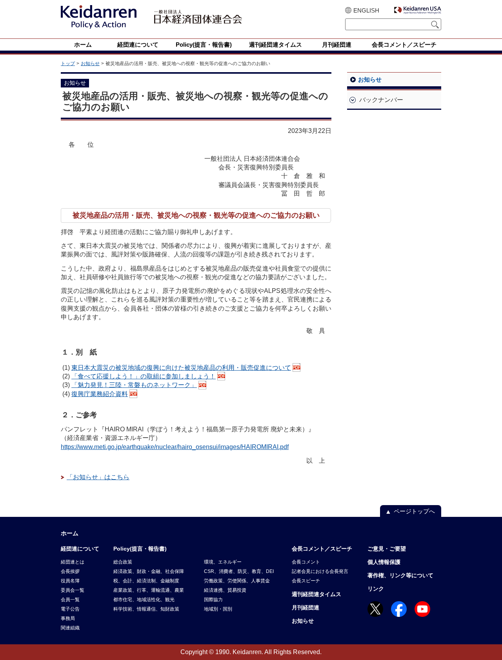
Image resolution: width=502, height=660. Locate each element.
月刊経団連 (305, 607)
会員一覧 (70, 599)
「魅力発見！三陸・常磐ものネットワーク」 (134, 385)
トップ (68, 63)
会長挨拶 (70, 571)
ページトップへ (414, 511)
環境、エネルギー (223, 562)
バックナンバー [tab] (381, 99)
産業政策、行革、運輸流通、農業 (148, 590)
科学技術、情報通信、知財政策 (146, 609)
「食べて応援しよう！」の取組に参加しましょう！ (143, 376)
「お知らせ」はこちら (98, 477)
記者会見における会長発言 (320, 571)
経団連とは (72, 562)
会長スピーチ (306, 581)
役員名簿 (70, 581)
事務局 (68, 618)
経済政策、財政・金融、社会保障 (148, 571)
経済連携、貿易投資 (225, 590)
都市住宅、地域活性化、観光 (144, 599)
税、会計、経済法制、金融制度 (146, 581)
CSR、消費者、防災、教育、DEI (239, 571)
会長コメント (306, 562)
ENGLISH (366, 10)
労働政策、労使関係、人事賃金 (237, 581)
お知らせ (90, 63)
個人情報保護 (383, 562)
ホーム (69, 533)
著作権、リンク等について (400, 575)
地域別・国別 (218, 609)
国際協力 (213, 599)
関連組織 (70, 628)
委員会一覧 (72, 590)
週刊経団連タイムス (316, 594)
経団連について (80, 548)
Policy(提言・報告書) (140, 548)
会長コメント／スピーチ (322, 548)
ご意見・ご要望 (386, 548)
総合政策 (122, 562)
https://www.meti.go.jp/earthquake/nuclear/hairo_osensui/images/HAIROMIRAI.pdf (175, 447)
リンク (375, 588)
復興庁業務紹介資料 (99, 394)
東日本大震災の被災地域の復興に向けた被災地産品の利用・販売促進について (181, 367)
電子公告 (70, 609)
